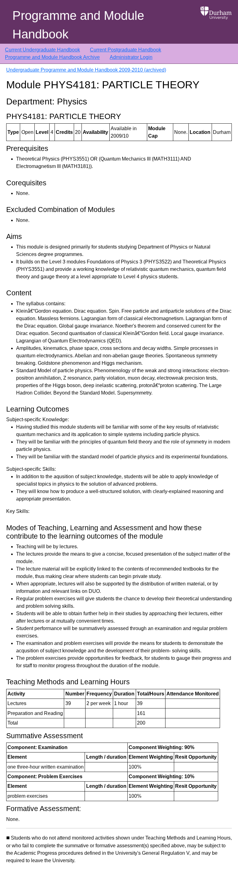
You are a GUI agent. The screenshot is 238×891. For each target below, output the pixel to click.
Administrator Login (131, 57)
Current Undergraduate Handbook (42, 49)
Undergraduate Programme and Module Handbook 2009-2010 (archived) (86, 70)
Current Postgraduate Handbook (125, 49)
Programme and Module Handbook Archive (52, 57)
